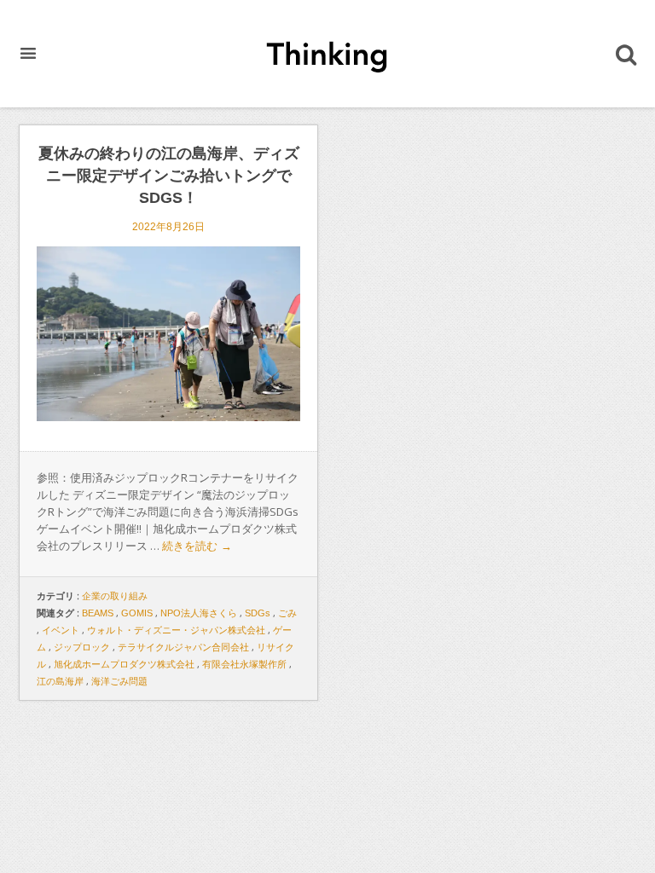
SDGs (257, 613)
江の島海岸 (60, 681)
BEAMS (97, 613)
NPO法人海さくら (198, 613)
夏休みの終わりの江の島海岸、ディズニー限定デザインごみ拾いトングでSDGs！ (168, 175)
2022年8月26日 (168, 227)
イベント (60, 630)
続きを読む (197, 546)
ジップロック (82, 647)
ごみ (287, 613)
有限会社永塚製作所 (244, 664)
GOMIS (137, 613)
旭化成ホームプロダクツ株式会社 (124, 664)
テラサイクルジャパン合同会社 (183, 647)
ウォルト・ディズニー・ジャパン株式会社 (176, 630)
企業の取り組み (115, 596)
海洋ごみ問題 (119, 681)
